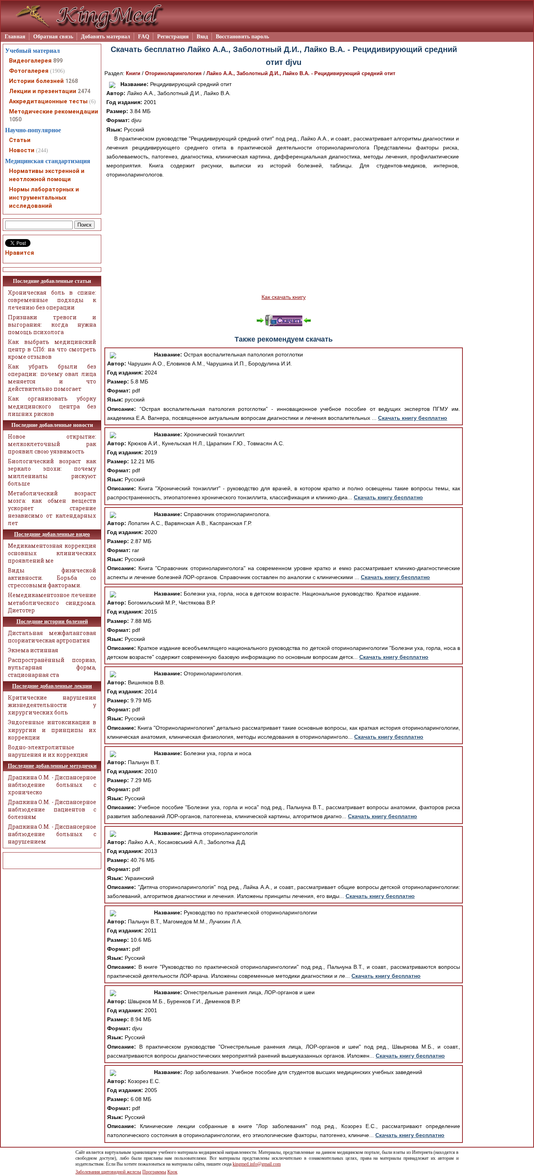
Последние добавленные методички (52, 766)
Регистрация (173, 37)
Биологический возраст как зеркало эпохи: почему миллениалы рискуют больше (52, 472)
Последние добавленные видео (52, 534)
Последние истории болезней (52, 621)
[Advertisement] (283, 236)
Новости (21, 150)
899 (58, 61)
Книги (133, 73)
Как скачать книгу (284, 297)
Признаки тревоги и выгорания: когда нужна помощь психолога (52, 324)
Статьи (19, 140)
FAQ (143, 37)
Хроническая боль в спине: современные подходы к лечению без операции (52, 300)
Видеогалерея (30, 60)
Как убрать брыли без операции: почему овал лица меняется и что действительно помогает (52, 377)
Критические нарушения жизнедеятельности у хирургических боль (52, 705)
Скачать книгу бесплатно (412, 418)
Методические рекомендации (53, 111)
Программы (154, 1172)
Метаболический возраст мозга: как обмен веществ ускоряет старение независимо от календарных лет (52, 508)
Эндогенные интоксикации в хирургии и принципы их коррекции (52, 729)
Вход (202, 37)
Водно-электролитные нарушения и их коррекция (48, 750)
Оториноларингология (173, 73)
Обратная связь (53, 37)
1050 (15, 119)
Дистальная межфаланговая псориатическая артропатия (52, 636)
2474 (84, 91)
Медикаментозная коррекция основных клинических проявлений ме (52, 553)
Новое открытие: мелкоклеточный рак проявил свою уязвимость (52, 444)
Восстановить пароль (242, 37)
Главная (15, 37)
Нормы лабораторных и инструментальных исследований (44, 197)
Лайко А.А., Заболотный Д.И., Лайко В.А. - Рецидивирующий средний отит (300, 73)
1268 (71, 81)
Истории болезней (36, 81)
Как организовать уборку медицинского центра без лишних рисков (52, 406)
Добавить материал (105, 37)
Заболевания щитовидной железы (108, 1172)
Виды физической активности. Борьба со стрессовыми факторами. (52, 578)
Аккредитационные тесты (48, 101)
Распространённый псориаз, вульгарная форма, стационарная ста (52, 667)
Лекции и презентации (42, 91)
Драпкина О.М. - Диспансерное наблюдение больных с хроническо (52, 785)
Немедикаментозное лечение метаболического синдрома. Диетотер (52, 602)
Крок (172, 1172)
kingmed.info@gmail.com (257, 1164)
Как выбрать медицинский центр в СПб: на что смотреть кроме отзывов (52, 349)
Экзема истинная (33, 650)
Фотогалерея (28, 70)
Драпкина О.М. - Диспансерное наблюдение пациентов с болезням (52, 809)
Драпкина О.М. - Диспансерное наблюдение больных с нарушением (52, 834)
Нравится (19, 252)
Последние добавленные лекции (52, 686)
